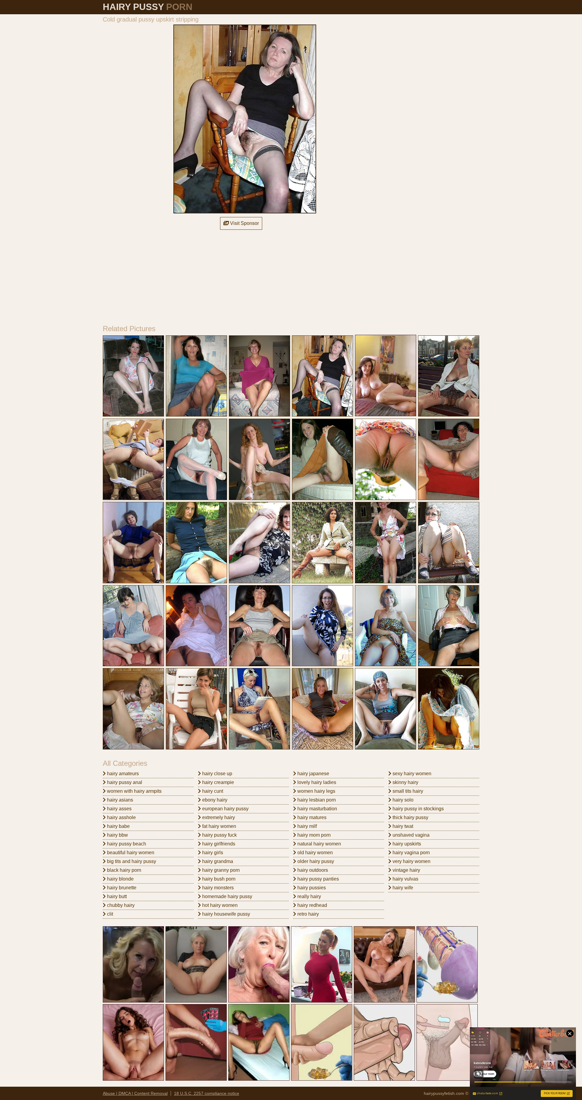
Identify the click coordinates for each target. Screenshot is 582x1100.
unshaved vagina (410, 835)
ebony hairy (214, 799)
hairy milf (306, 826)
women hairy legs (315, 791)
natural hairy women (318, 843)
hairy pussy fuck (219, 835)
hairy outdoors (312, 870)
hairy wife (402, 887)
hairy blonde (120, 878)
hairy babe (118, 826)
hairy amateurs (122, 773)
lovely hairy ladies (316, 782)
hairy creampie (217, 782)
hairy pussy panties (317, 878)
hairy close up (216, 773)
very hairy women (410, 861)
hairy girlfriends (218, 843)
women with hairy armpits (134, 791)
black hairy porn (123, 870)
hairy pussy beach (126, 843)
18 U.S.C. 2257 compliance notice (206, 1093)
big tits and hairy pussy (131, 861)
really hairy (308, 896)
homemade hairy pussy (226, 896)
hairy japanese (312, 773)
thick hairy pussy (409, 817)
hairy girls (212, 852)
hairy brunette (121, 887)
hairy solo (402, 799)
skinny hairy (404, 782)
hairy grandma (217, 861)
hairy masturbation (316, 808)
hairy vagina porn (410, 852)
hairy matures (311, 817)
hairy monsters (217, 887)
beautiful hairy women (130, 852)
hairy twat (402, 826)
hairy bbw (117, 835)
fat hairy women (218, 826)
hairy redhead (311, 905)
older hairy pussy (315, 861)
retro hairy (307, 914)
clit (109, 914)
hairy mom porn (313, 835)
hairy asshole (121, 817)
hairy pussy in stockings (417, 808)
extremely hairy (218, 817)
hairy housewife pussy (225, 914)
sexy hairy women (411, 773)
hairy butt (116, 896)
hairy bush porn (218, 878)
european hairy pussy (225, 808)
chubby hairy (120, 905)
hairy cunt (212, 791)
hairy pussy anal (124, 782)
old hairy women (314, 852)
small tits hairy (407, 791)
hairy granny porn (220, 870)
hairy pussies (311, 887)
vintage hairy (405, 870)
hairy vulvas (404, 878)
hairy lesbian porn (316, 799)
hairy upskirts (406, 843)
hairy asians (119, 799)
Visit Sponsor (244, 223)
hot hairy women (219, 905)
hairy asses (119, 808)
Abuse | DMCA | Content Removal (135, 1093)
